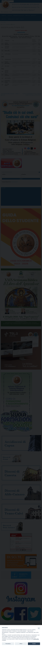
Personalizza (8, 643)
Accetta (34, 643)
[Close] (39, 628)
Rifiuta (21, 643)
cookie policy (36, 639)
